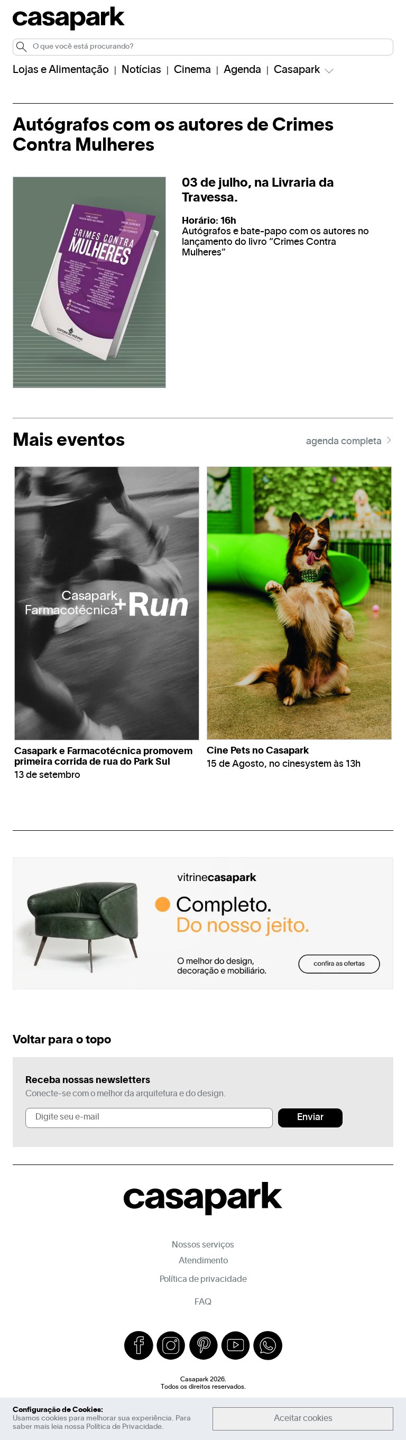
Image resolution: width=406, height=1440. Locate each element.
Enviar (310, 1117)
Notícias (141, 70)
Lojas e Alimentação (61, 70)
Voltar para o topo (62, 1040)
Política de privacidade (203, 1279)
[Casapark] (69, 28)
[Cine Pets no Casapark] (299, 603)
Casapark (297, 70)
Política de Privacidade (124, 1427)
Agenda (242, 70)
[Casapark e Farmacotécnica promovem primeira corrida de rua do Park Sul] (106, 603)
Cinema (192, 70)
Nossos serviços (203, 1245)
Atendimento (203, 1261)
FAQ (203, 1302)
